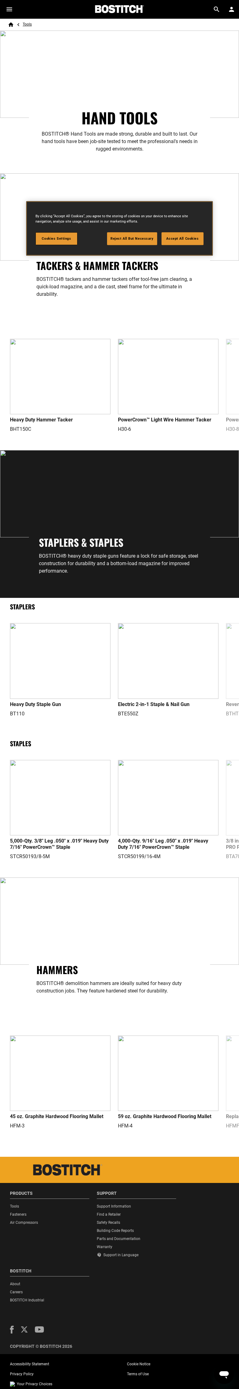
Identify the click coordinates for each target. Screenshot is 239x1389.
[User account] (231, 9)
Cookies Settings (56, 238)
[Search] (216, 9)
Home (11, 25)
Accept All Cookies (182, 238)
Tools (27, 24)
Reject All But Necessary (132, 238)
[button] (12, 1330)
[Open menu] (9, 9)
